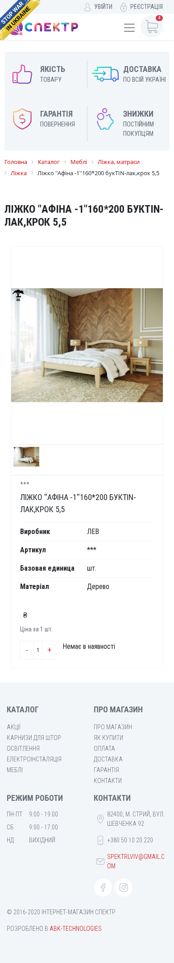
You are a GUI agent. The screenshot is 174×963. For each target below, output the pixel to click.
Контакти (108, 780)
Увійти (103, 6)
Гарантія (106, 770)
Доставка (108, 759)
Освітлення (23, 748)
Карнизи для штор (34, 737)
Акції (14, 727)
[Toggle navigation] (129, 28)
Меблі (15, 770)
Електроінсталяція (34, 759)
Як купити (108, 737)
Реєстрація (146, 6)
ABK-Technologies (76, 928)
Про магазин (113, 727)
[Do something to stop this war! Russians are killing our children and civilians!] (20, 20)
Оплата (104, 748)
